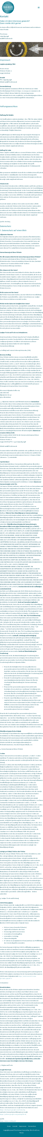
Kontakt (14, 1126)
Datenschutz (32, 1126)
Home (9, 1126)
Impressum (22, 1126)
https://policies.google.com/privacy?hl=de (13, 1114)
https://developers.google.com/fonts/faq (12, 1110)
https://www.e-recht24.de (8, 1121)
